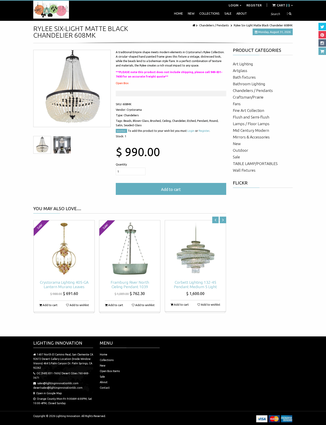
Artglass (240, 70)
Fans (237, 104)
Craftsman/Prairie (248, 97)
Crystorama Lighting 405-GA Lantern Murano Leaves (64, 284)
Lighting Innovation (68, 416)
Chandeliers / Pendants (214, 25)
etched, (192, 120)
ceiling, (167, 120)
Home (178, 13)
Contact (105, 387)
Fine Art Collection (248, 110)
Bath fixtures (244, 77)
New (191, 13)
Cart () (283, 5)
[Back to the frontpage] (194, 25)
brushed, (156, 120)
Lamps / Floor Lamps (251, 124)
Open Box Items (110, 371)
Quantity (121, 164)
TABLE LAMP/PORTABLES (255, 163)
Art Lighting (243, 64)
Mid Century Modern (251, 130)
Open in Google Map (49, 393)
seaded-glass (133, 125)
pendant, (203, 120)
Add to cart (171, 189)
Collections (209, 13)
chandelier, (179, 120)
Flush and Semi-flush (251, 117)
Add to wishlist (79, 305)
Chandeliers (131, 115)
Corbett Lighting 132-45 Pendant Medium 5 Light (195, 284)
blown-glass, (141, 120)
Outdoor (240, 150)
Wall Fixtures (244, 170)
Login (234, 5)
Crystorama (134, 109)
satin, (120, 125)
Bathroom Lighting (249, 84)
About (241, 13)
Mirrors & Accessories (251, 137)
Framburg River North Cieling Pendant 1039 (130, 284)
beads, (128, 120)
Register (254, 5)
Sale (228, 13)
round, (213, 120)
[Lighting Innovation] (51, 10)
